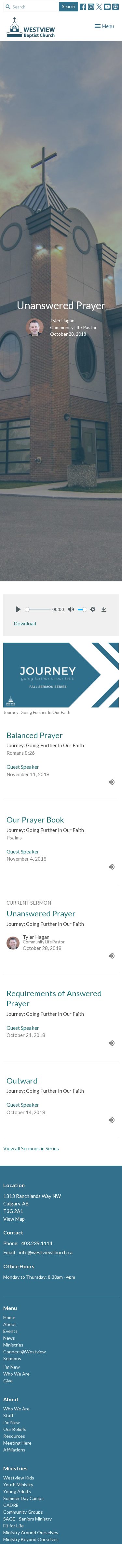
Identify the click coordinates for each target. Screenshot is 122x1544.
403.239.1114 (36, 1243)
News (9, 1338)
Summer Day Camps (23, 1498)
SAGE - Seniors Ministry (27, 1519)
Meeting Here (17, 1443)
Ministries (13, 1344)
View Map (14, 1219)
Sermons (12, 1358)
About (9, 1324)
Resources (14, 1436)
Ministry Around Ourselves (30, 1532)
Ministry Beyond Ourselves (31, 1539)
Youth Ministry (18, 1484)
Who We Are (16, 1373)
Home (9, 1317)
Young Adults (17, 1491)
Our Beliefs (14, 1429)
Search (68, 6)
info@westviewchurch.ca (46, 1252)
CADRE (11, 1505)
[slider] (38, 609)
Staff (8, 1415)
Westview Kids (18, 1477)
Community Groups (23, 1512)
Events (10, 1331)
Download (25, 623)
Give (8, 1380)
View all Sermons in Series (31, 1148)
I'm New (11, 1367)
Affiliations (14, 1449)
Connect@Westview (24, 1351)
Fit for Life (13, 1525)
